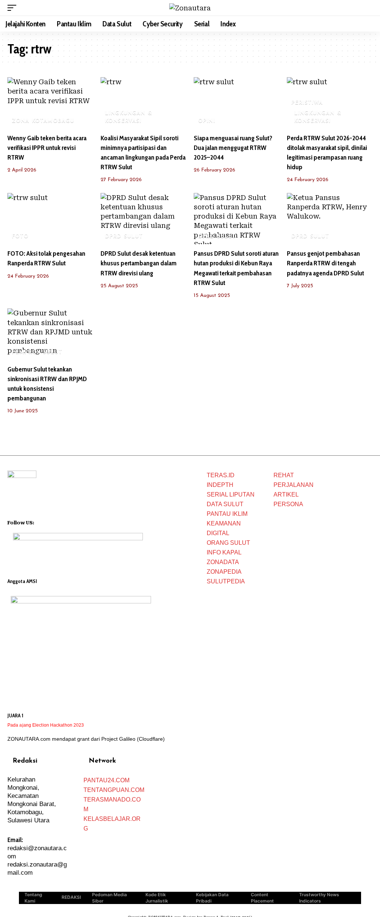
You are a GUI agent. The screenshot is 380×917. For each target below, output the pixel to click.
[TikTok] (69, 522)
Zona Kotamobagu (43, 121)
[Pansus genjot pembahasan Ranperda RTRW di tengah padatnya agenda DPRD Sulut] (330, 219)
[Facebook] (40, 522)
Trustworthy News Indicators (319, 898)
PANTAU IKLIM (227, 514)
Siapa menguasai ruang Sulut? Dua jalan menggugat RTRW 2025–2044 (233, 147)
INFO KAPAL (224, 552)
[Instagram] (59, 522)
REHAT (283, 475)
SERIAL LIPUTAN (231, 494)
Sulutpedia (226, 581)
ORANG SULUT (228, 543)
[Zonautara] (190, 8)
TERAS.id (221, 475)
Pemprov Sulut (37, 352)
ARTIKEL (286, 494)
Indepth (220, 485)
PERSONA (288, 504)
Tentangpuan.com (113, 790)
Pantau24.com (106, 780)
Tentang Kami (33, 898)
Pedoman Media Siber (109, 898)
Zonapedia (224, 572)
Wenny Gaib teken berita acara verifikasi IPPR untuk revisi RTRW (46, 147)
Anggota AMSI (22, 581)
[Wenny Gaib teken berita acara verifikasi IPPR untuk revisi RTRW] (50, 103)
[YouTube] (50, 522)
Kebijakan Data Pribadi (212, 898)
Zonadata (223, 562)
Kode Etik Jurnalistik (156, 898)
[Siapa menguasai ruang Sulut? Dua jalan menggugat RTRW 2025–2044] (236, 103)
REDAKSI (71, 897)
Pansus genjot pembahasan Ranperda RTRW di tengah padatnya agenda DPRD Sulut (325, 263)
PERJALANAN (293, 485)
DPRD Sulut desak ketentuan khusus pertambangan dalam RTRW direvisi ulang (139, 263)
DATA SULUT (225, 504)
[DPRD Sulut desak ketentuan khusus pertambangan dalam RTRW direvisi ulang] (143, 219)
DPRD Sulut (124, 236)
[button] (13, 8)
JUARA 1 (15, 715)
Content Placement (262, 898)
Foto (20, 236)
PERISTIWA (307, 103)
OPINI (206, 121)
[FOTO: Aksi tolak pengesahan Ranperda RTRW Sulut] (50, 219)
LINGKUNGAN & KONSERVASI (128, 117)
